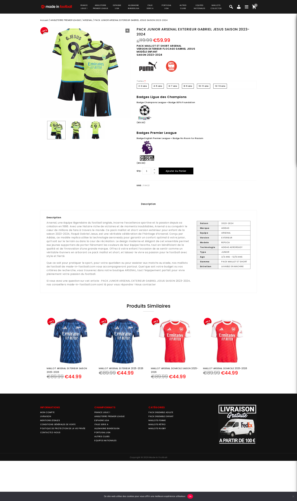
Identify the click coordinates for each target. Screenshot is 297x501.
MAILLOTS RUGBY (157, 428)
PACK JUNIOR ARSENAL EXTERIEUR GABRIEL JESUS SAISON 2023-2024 (145, 281)
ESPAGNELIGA (117, 7)
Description (148, 204)
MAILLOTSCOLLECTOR (216, 7)
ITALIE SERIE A (101, 424)
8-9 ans (188, 86)
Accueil (44, 20)
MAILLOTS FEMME (157, 420)
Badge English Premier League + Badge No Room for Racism (170, 138)
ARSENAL (87, 20)
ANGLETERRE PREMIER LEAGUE (100, 7)
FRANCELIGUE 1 (84, 7)
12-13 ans (220, 86)
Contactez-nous (50, 432)
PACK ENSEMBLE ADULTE (160, 412)
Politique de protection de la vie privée (63, 428)
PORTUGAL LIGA (102, 432)
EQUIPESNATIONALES (199, 7)
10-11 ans (204, 86)
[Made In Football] (56, 6)
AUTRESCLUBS (183, 7)
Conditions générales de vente (58, 424)
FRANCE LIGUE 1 (102, 412)
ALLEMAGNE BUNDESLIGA (107, 428)
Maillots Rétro (157, 424)
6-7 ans (173, 86)
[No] (293, 496)
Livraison (45, 416)
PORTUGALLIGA (166, 7)
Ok (190, 496)
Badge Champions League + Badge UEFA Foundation (166, 102)
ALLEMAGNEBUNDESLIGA (133, 7)
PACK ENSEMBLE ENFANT (161, 416)
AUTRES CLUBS (102, 436)
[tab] (148, 204)
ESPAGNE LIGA (101, 420)
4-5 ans (157, 86)
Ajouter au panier (176, 171)
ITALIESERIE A (150, 7)
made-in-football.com (81, 266)
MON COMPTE (47, 412)
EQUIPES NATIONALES (105, 440)
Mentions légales (50, 420)
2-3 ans (142, 86)
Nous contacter (145, 284)
